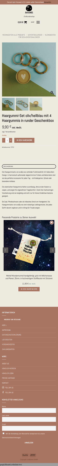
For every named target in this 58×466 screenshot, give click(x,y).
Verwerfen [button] (47, 2)
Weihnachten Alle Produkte (13, 35)
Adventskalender (35, 35)
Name (4, 406)
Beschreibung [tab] (8, 166)
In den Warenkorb (24, 140)
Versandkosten (10, 132)
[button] (22, 22)
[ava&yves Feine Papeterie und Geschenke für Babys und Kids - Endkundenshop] (29, 9)
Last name (5, 415)
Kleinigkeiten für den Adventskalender (37, 36)
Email (4, 424)
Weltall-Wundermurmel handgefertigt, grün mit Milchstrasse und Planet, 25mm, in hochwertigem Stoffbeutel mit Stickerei (29, 277)
